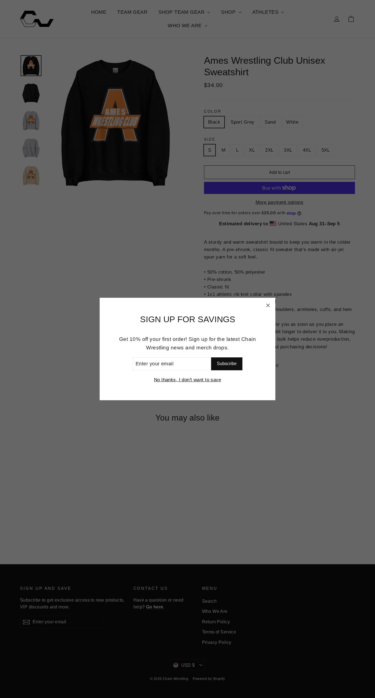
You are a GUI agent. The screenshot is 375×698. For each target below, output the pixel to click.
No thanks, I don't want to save (187, 379)
